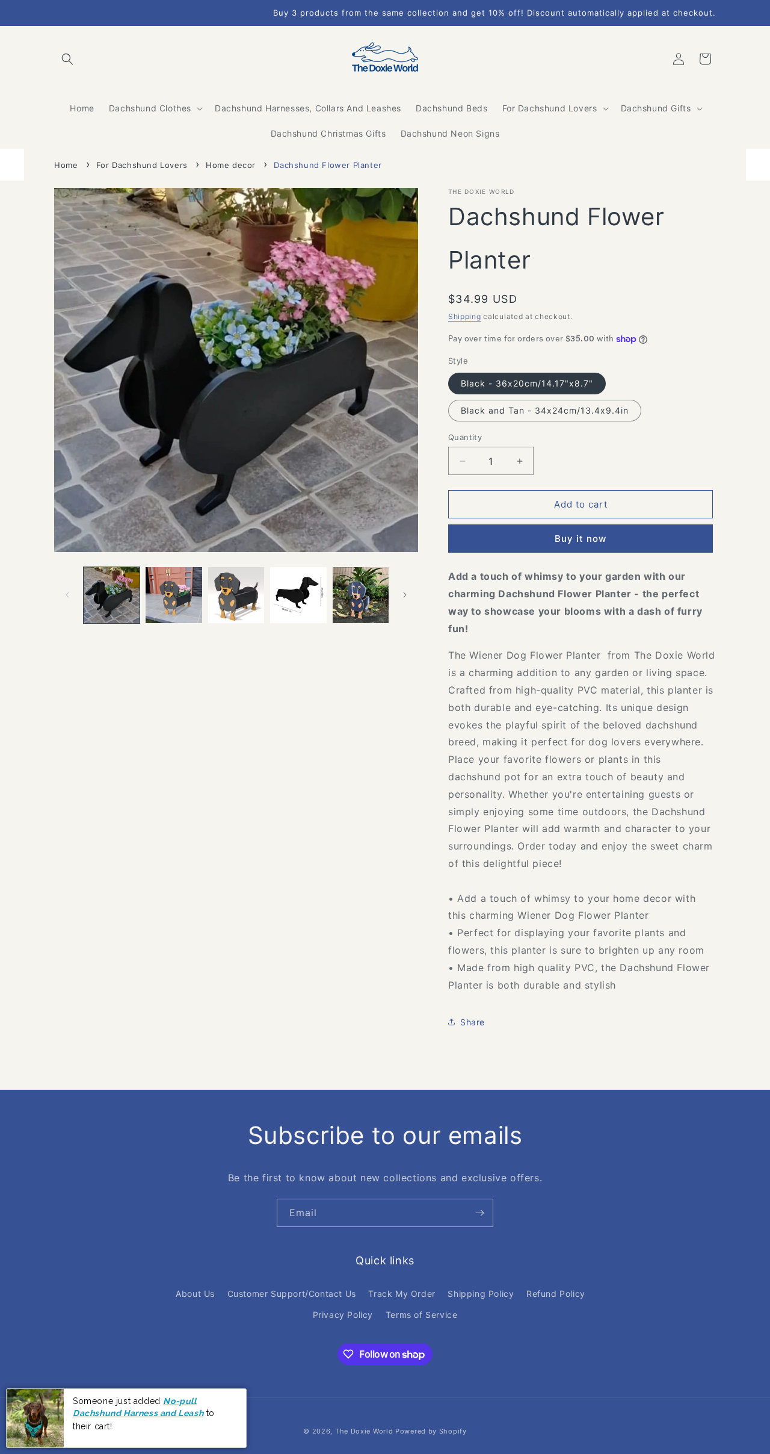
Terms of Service (422, 1315)
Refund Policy (555, 1293)
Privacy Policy (343, 1315)
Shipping (464, 316)
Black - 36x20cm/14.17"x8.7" (527, 383)
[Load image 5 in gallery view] (361, 595)
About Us (195, 1293)
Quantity (465, 437)
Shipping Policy (481, 1293)
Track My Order (401, 1293)
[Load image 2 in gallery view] (174, 595)
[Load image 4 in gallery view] (298, 595)
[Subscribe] (479, 1213)
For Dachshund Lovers (142, 165)
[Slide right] (405, 595)
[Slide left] (67, 595)
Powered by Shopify (431, 1431)
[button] (67, 59)
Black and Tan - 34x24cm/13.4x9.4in (545, 410)
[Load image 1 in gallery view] (112, 595)
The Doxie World (364, 1431)
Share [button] (472, 1022)
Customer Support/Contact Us (291, 1293)
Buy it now (580, 538)
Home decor (231, 165)
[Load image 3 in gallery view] (236, 595)
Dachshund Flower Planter (327, 165)
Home (66, 165)
